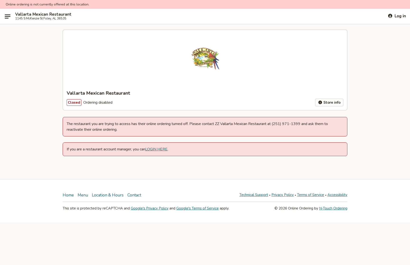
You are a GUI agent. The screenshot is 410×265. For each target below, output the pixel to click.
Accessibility (337, 194)
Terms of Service (310, 194)
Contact (134, 195)
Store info (331, 102)
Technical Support (253, 194)
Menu (83, 195)
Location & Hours (108, 195)
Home (68, 195)
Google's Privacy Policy (149, 208)
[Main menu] (7, 16)
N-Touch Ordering (333, 208)
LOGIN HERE (156, 149)
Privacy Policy (282, 194)
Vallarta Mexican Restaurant (43, 14)
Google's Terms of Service (197, 208)
